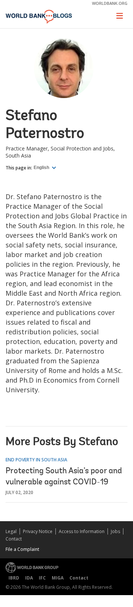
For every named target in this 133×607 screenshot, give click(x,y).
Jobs (115, 531)
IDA (29, 578)
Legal (11, 531)
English (42, 167)
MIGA (58, 578)
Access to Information (82, 531)
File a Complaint (22, 549)
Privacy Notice (37, 531)
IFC (42, 578)
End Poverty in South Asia (36, 460)
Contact (14, 539)
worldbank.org (109, 3)
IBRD (13, 578)
